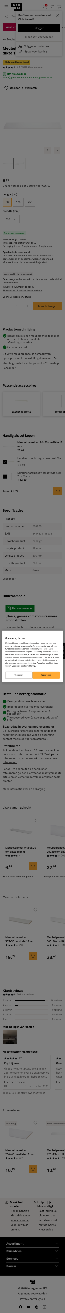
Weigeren (18, 675)
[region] (33, 656)
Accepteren (46, 675)
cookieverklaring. (28, 666)
